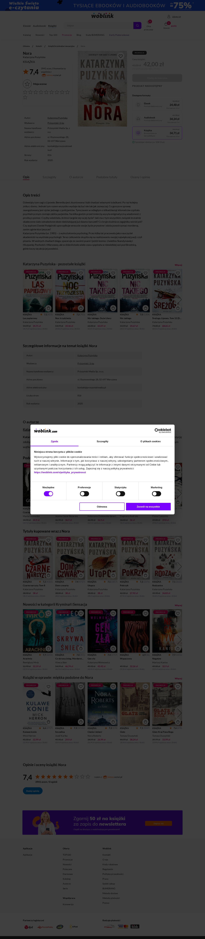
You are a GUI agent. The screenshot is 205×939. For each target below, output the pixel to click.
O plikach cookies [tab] (150, 441)
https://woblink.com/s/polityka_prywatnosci (60, 472)
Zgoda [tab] (54, 441)
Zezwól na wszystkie (148, 506)
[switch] (84, 493)
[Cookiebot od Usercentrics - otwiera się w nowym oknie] (157, 430)
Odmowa (102, 506)
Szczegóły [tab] (102, 441)
